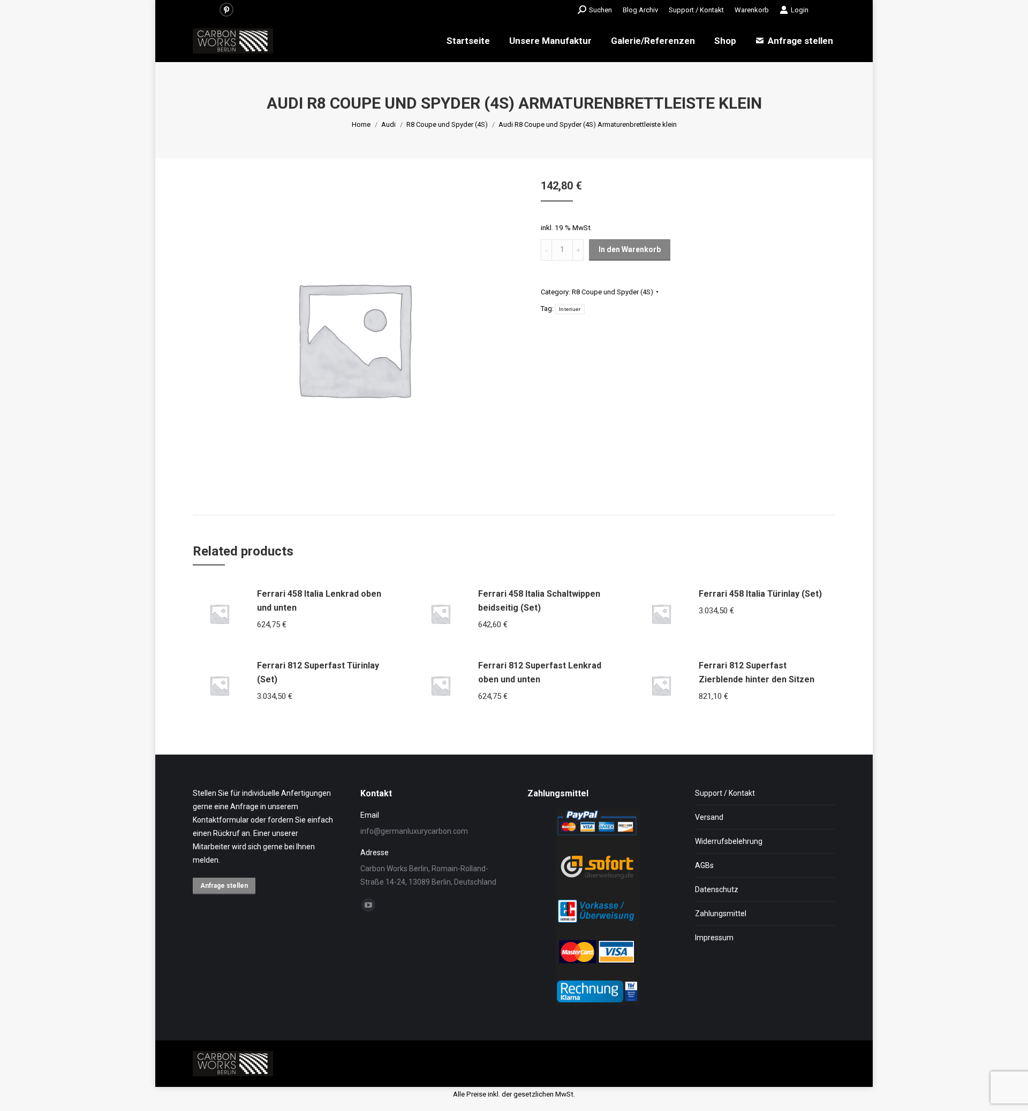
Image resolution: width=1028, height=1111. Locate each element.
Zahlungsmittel (720, 913)
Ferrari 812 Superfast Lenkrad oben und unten (539, 672)
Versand (709, 817)
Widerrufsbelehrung (728, 841)
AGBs (704, 865)
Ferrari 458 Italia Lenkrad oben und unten (319, 601)
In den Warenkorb (630, 249)
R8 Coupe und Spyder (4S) (612, 292)
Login (799, 10)
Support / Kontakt (725, 793)
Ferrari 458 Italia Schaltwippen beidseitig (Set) (539, 601)
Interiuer (570, 309)
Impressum (714, 937)
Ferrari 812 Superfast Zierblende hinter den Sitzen (756, 672)
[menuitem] (640, 10)
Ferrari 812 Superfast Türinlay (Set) (318, 672)
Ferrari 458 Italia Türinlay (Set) (760, 594)
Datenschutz (716, 889)
